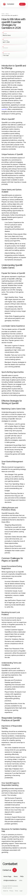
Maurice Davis (7, 35)
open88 (4, 109)
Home (3, 13)
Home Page (7, 876)
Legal (21, 890)
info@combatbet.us (10, 880)
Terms (16, 890)
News (7, 13)
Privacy (11, 890)
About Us (5, 890)
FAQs (22, 876)
